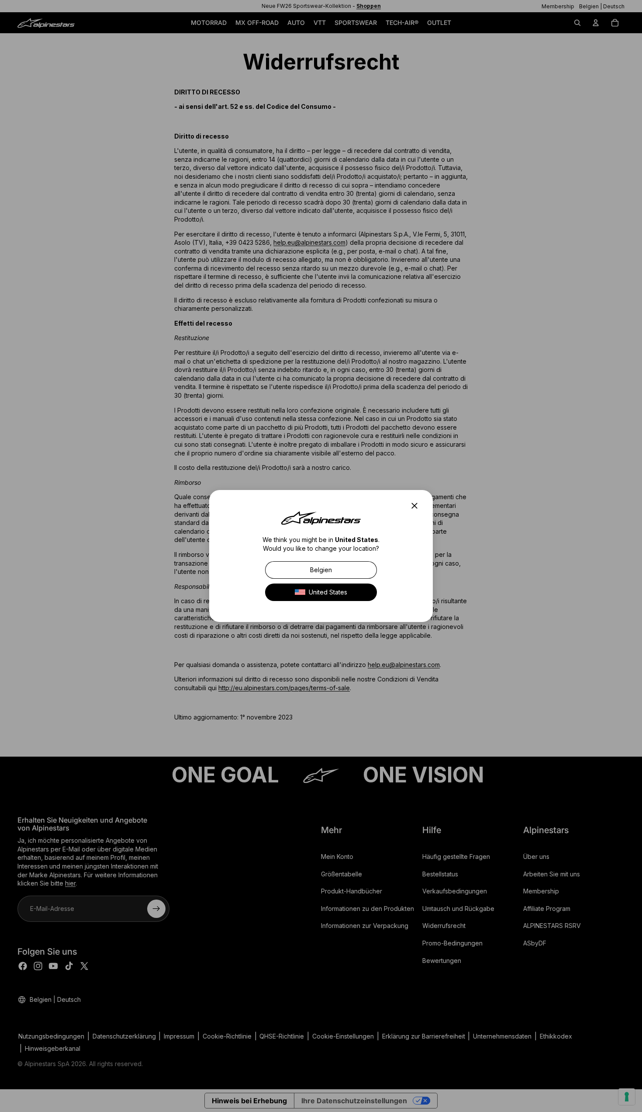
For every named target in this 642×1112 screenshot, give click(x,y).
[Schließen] (417, 505)
